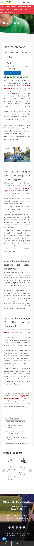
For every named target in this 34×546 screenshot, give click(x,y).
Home (9, 515)
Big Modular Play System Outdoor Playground (15, 438)
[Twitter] (17, 527)
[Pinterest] (24, 527)
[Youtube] (20, 527)
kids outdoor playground (12, 418)
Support (25, 518)
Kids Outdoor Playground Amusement (16, 443)
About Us (16, 515)
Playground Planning (14, 518)
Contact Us (22, 521)
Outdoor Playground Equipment (15, 421)
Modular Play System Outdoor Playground (14, 426)
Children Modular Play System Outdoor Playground (14, 432)
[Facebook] (9, 527)
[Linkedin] (13, 527)
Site (23, 69)
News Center (12, 521)
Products (24, 515)
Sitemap (24, 535)
